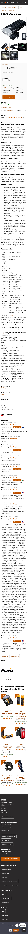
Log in (3, 894)
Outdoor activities (12, 7)
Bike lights (4, 10)
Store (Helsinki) (5, 88)
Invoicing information (7, 844)
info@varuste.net (6, 827)
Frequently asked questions (8, 836)
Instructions (5, 877)
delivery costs (18, 67)
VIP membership (6, 898)
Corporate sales (6, 840)
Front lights (12, 10)
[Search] (18, 2)
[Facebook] (2, 853)
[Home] (10, 2)
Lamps (21, 7)
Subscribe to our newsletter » (10, 858)
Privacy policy (5, 902)
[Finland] (26, 2)
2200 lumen (4, 401)
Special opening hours (7, 816)
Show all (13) (5, 656)
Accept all (15, 930)
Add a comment (15, 656)
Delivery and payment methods (9, 881)
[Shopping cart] (22, 2)
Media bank (5, 919)
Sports (4, 7)
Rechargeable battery (7, 388)
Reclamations (5, 873)
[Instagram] (6, 853)
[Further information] (12, 393)
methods (4, 334)
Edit (10, 930)
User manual (12, 316)
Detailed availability (6, 107)
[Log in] (20, 2)
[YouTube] (9, 853)
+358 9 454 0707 (9, 824)
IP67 (2, 394)
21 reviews (20, 117)
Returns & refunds (6, 869)
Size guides (5, 915)
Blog (3, 911)
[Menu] (2, 2)
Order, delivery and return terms (10, 885)
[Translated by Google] (6, 427)
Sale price (5, 65)
